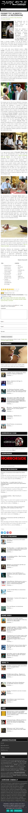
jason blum (7, 768)
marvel (17, 769)
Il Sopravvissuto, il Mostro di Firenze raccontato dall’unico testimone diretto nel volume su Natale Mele (16, 721)
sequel (16, 774)
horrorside (16, 766)
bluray (12, 761)
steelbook (24, 774)
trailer (11, 775)
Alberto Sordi (13, 297)
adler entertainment (16, 760)
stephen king (3, 775)
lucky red (13, 769)
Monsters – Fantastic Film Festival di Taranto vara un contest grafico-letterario (16, 408)
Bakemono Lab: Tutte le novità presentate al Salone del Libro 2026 (16, 729)
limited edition (7, 769)
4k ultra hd (9, 760)
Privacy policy (18, 810)
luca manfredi (15, 299)
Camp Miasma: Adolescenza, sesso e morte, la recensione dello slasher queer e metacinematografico (16, 582)
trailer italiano (17, 775)
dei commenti (5, 747)
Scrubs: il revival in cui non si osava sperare (16, 691)
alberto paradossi (6, 297)
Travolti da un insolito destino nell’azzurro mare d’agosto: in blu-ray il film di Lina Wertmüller (17, 619)
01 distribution (4, 760)
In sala (15, 17)
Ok (8, 810)
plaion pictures (3, 772)
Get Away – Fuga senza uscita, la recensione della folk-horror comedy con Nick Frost (12, 507)
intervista (3, 768)
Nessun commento (6, 19)
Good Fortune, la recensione (14, 424)
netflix (17, 770)
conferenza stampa (5, 765)
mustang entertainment (10, 770)
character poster (15, 763)
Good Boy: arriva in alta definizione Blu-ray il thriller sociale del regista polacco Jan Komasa (16, 654)
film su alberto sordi (8, 299)
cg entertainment (6, 763)
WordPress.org (4, 750)
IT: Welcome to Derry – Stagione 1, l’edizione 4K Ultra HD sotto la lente (16, 674)
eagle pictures (20, 765)
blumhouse (8, 761)
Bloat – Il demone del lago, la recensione (14, 381)
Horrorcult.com (9, 433)
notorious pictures (23, 770)
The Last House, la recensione (15, 606)
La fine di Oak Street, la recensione (16, 589)
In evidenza (6, 343)
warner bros (9, 776)
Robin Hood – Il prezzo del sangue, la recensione (17, 598)
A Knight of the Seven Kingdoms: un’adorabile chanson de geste (16, 683)
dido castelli (18, 297)
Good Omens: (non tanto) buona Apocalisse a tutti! (15, 700)
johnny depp (18, 768)
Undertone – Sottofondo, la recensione (14, 416)
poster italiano (10, 772)
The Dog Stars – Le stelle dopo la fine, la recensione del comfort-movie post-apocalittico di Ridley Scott (13, 483)
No (11, 810)
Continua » (22, 366)
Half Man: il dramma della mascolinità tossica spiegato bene (17, 666)
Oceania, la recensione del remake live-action (13, 472)
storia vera (8, 775)
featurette (3, 766)
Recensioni (19, 17)
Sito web (3, 331)
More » (14, 450)
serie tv (20, 774)
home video (9, 766)
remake (13, 774)
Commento (3, 308)
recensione (10, 300)
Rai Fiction (5, 300)
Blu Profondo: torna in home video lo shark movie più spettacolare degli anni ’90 (17, 646)
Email (2, 326)
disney (12, 765)
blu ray (17, 761)
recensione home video (6, 774)
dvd (15, 765)
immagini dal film (21, 766)
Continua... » (10, 375)
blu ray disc (23, 761)
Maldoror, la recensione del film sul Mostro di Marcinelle (13, 518)
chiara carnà (22, 763)
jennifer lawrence (12, 768)
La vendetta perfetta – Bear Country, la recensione (11, 496)
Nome (2, 321)
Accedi (2, 743)
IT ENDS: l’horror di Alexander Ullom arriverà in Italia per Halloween (16, 373)
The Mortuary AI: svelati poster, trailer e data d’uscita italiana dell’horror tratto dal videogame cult (16, 390)
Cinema (11, 17)
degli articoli (5, 745)
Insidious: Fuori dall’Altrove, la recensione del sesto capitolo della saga (16, 574)
